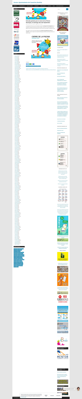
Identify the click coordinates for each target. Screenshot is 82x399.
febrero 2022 (16, 116)
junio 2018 (16, 165)
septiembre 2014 (17, 216)
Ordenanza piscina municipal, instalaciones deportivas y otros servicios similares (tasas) (62, 177)
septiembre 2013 (17, 229)
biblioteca (15, 251)
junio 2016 (16, 192)
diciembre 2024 (17, 78)
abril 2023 (16, 100)
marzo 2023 (16, 101)
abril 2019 (16, 154)
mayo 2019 (16, 153)
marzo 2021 (16, 128)
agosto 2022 (16, 109)
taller (22, 264)
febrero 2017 (16, 183)
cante (19, 252)
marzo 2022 (16, 115)
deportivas (15, 258)
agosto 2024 (16, 82)
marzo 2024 (16, 88)
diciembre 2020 (17, 132)
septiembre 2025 (17, 68)
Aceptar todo (46, 395)
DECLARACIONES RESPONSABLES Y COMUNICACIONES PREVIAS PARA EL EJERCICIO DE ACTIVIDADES (62, 288)
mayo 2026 (16, 59)
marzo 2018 (16, 169)
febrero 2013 (16, 237)
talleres (15, 265)
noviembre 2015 (17, 200)
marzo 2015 (16, 209)
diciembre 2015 (17, 199)
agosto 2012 (16, 244)
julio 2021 (16, 124)
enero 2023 (16, 104)
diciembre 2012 (17, 239)
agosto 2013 (16, 230)
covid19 (15, 257)
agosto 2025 (16, 69)
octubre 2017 (16, 174)
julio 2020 (16, 137)
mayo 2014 (16, 220)
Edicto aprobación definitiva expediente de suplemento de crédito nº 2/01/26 (62, 60)
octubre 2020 (17, 134)
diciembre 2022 (17, 105)
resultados (19, 263)
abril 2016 (16, 194)
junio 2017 (16, 179)
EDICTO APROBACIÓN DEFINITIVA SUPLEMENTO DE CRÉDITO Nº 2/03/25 (62, 83)
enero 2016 (16, 198)
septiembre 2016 (17, 189)
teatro (18, 265)
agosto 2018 (16, 163)
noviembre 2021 (17, 119)
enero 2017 (16, 184)
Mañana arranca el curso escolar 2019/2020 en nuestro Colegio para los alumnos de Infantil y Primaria (41, 69)
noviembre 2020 (17, 133)
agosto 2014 (16, 217)
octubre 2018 (16, 161)
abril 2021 (16, 127)
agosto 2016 (16, 190)
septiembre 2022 (17, 108)
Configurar (58, 395)
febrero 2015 (16, 210)
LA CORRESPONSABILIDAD (61, 236)
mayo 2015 (16, 207)
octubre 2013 (16, 228)
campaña (19, 251)
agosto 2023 (16, 96)
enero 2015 (16, 211)
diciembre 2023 (17, 91)
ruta (22, 263)
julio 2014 (16, 218)
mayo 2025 (16, 72)
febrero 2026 (16, 62)
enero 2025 (16, 77)
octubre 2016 (16, 188)
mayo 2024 (16, 86)
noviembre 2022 (17, 106)
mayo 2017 (16, 180)
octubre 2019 (16, 147)
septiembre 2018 (17, 162)
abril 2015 (16, 208)
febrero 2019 (16, 156)
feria (20, 259)
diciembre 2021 (17, 118)
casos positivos (20, 253)
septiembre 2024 (17, 81)
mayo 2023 (16, 99)
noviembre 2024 (17, 79)
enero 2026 (16, 63)
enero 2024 (16, 90)
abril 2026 (16, 60)
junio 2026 (16, 58)
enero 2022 (16, 117)
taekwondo (18, 264)
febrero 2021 (16, 129)
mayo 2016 (16, 193)
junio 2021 (16, 125)
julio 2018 (16, 164)
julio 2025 (16, 70)
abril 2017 (16, 181)
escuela (18, 259)
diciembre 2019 (17, 145)
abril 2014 (16, 221)
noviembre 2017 (17, 173)
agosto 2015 (16, 203)
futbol (23, 259)
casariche (22, 252)
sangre (15, 264)
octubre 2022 (17, 107)
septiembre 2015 (17, 202)
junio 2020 (16, 138)
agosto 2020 (16, 136)
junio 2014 (16, 219)
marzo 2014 (16, 222)
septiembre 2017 (17, 175)
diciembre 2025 (17, 64)
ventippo (21, 265)
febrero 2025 (16, 76)
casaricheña (16, 253)
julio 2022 (16, 110)
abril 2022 (16, 114)
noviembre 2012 (17, 240)
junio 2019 (16, 152)
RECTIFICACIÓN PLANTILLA (61, 76)
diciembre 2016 (17, 185)
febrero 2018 (16, 170)
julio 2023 (16, 97)
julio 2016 (16, 191)
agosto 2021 (16, 123)
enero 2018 (16, 171)
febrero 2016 (16, 197)
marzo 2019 (16, 155)
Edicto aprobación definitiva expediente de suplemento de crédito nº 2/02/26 (62, 64)
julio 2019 (16, 151)
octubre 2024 (17, 80)
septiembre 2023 (17, 95)
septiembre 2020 (17, 135)
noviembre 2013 (17, 227)
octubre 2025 (17, 67)
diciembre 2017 (17, 172)
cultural (18, 257)
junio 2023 (16, 98)
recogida (15, 263)
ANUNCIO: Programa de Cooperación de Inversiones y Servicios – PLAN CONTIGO (62, 244)
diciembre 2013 (17, 226)
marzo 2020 (16, 142)
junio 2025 (16, 71)
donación (19, 258)
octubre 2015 (16, 201)
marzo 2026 (16, 61)
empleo (15, 259)
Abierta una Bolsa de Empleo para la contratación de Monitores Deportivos (37, 68)
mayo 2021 (16, 126)
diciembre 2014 (17, 212)
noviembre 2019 (17, 146)
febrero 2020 (16, 143)
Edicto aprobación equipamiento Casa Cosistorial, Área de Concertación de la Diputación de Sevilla (62, 56)
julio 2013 (16, 231)
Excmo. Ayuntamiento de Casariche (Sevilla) (28, 2)
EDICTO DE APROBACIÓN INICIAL (62, 128)
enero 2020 (16, 144)
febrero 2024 (16, 89)
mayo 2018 (16, 166)
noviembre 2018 (17, 160)
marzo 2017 (16, 182)
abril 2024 (16, 87)
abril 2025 (16, 73)
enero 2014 (16, 225)
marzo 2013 (16, 236)
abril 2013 (16, 235)
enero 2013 (16, 238)
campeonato (16, 252)
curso (21, 257)
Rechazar (52, 395)
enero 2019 (16, 157)
